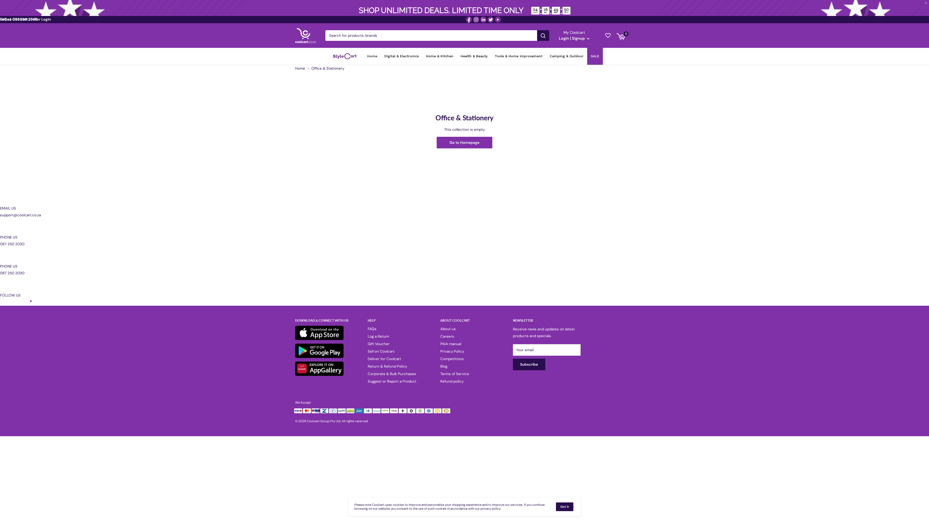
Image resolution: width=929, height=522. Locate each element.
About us (448, 328)
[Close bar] (926, 3)
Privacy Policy (452, 351)
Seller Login (40, 19)
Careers (447, 336)
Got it (564, 507)
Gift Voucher (379, 343)
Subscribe (529, 364)
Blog (443, 366)
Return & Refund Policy (387, 366)
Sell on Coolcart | (15, 19)
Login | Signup (572, 38)
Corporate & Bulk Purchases (392, 373)
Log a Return (378, 336)
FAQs (372, 328)
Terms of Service (454, 373)
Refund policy (452, 381)
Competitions (452, 358)
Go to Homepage (464, 142)
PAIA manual (450, 343)
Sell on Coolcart (381, 351)
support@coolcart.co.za (20, 215)
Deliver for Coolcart (384, 358)
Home (300, 68)
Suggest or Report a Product (392, 381)
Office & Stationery (327, 68)
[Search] (543, 35)
